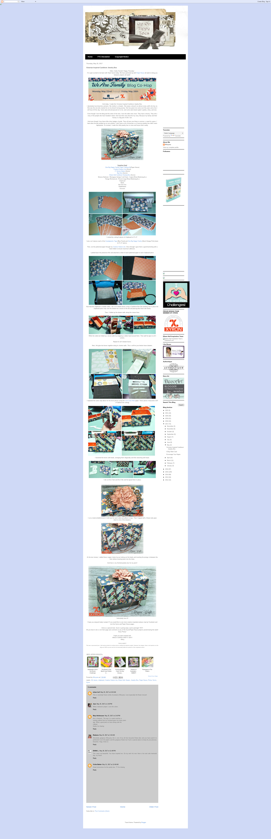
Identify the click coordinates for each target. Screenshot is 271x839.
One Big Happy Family (135, 241)
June (168, 442)
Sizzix (154, 680)
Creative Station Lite (120, 169)
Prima (150, 680)
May (168, 445)
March (169, 460)
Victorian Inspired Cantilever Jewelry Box (175, 448)
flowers (128, 680)
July (168, 439)
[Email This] (114, 677)
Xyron (88, 682)
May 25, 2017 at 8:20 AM (108, 692)
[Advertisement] (173, 95)
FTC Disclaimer (104, 57)
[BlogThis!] (116, 677)
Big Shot (120, 173)
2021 (167, 413)
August (169, 437)
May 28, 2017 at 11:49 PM (108, 751)
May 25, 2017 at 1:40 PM (104, 704)
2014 (167, 474)
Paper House (140, 73)
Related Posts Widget (153, 676)
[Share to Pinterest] (122, 677)
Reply (94, 698)
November (170, 429)
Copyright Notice (122, 57)
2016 (167, 469)
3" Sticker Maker (120, 171)
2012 (167, 480)
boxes (95, 680)
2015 (167, 472)
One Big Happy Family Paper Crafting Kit (118, 167)
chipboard (101, 680)
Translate (178, 136)
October (169, 431)
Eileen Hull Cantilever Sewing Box (120, 175)
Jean (94, 704)
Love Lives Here (130, 400)
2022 (167, 410)
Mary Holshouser (98, 715)
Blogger (143, 822)
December (170, 426)
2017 (167, 424)
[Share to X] (118, 677)
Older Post (153, 807)
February (170, 463)
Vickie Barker (97, 764)
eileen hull (96, 692)
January (169, 466)
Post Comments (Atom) (102, 811)
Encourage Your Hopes (173, 454)
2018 (167, 421)
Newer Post (91, 807)
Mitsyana (168, 144)
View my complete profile (170, 147)
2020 (167, 416)
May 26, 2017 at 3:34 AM (107, 735)
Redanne (96, 735)
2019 (167, 418)
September (170, 434)
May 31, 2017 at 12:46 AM (110, 764)
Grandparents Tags (111, 241)
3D (92, 680)
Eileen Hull (121, 680)
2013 (167, 477)
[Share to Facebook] (120, 677)
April (168, 457)
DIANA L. (96, 751)
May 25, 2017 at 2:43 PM (112, 715)
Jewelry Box (134, 680)
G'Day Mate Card (171, 451)
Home (90, 57)
